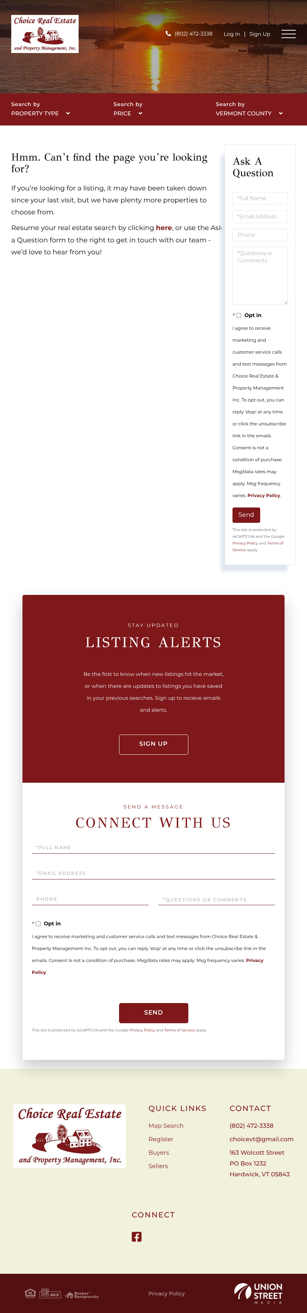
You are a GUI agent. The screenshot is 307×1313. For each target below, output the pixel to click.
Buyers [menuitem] (159, 1153)
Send (246, 514)
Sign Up (259, 34)
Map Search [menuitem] (166, 1126)
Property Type (35, 113)
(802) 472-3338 (193, 33)
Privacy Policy (263, 496)
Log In (232, 34)
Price (122, 113)
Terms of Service (179, 1030)
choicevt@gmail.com (262, 1139)
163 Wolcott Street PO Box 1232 (259, 1163)
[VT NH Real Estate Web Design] (258, 1293)
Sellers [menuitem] (158, 1166)
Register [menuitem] (161, 1139)
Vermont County (244, 113)
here (164, 228)
